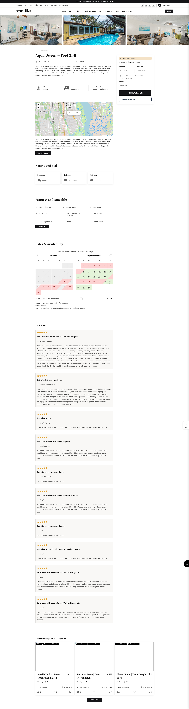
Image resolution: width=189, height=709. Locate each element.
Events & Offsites (106, 11)
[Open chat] (186, 563)
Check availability (135, 93)
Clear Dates (108, 299)
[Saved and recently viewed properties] (186, 425)
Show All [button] (42, 226)
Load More (94, 700)
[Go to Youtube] (149, 5)
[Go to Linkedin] (153, 5)
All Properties (74, 11)
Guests (121, 82)
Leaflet (105, 135)
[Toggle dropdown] (81, 11)
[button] (31, 30)
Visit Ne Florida (90, 11)
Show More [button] (43, 153)
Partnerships (127, 11)
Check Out (139, 67)
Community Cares (36, 5)
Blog (46, 5)
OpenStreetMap (109, 135)
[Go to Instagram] (146, 5)
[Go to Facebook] (142, 5)
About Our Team (21, 5)
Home (64, 11)
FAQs (117, 11)
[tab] (50, 669)
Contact (54, 5)
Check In (122, 67)
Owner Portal (63, 5)
